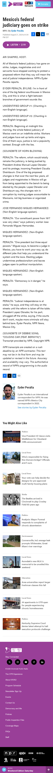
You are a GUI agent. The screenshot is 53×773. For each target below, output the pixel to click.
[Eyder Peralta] (9, 391)
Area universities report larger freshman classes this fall (36, 584)
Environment (27, 536)
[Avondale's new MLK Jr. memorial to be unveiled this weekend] (11, 562)
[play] (4, 769)
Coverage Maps (12, 726)
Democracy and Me (13, 708)
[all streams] (49, 769)
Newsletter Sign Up (13, 691)
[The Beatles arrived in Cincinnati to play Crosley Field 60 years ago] (11, 499)
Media (24, 494)
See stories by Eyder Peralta (32, 407)
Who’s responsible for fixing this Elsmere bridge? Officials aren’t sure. (36, 459)
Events (8, 697)
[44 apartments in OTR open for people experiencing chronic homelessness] (11, 603)
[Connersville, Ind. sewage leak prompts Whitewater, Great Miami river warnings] (11, 541)
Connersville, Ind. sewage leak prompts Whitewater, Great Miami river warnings (36, 543)
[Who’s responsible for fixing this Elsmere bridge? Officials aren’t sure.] (11, 458)
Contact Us (10, 703)
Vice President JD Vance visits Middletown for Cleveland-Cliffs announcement (36, 438)
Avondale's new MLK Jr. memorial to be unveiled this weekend (35, 564)
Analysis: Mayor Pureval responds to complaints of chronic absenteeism (34, 522)
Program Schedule (13, 685)
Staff (7, 737)
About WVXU (10, 680)
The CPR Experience (13, 674)
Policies (8, 714)
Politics (25, 432)
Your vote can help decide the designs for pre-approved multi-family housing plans (36, 480)
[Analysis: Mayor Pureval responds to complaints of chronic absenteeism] (11, 520)
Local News (26, 453)
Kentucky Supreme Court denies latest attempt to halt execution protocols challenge (36, 626)
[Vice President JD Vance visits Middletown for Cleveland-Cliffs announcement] (11, 437)
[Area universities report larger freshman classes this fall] (11, 583)
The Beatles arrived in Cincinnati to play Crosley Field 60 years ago (34, 501)
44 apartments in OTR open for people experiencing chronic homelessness (35, 605)
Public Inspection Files (14, 720)
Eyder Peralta (17, 30)
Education (26, 578)
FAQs (7, 731)
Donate (44, 4)
